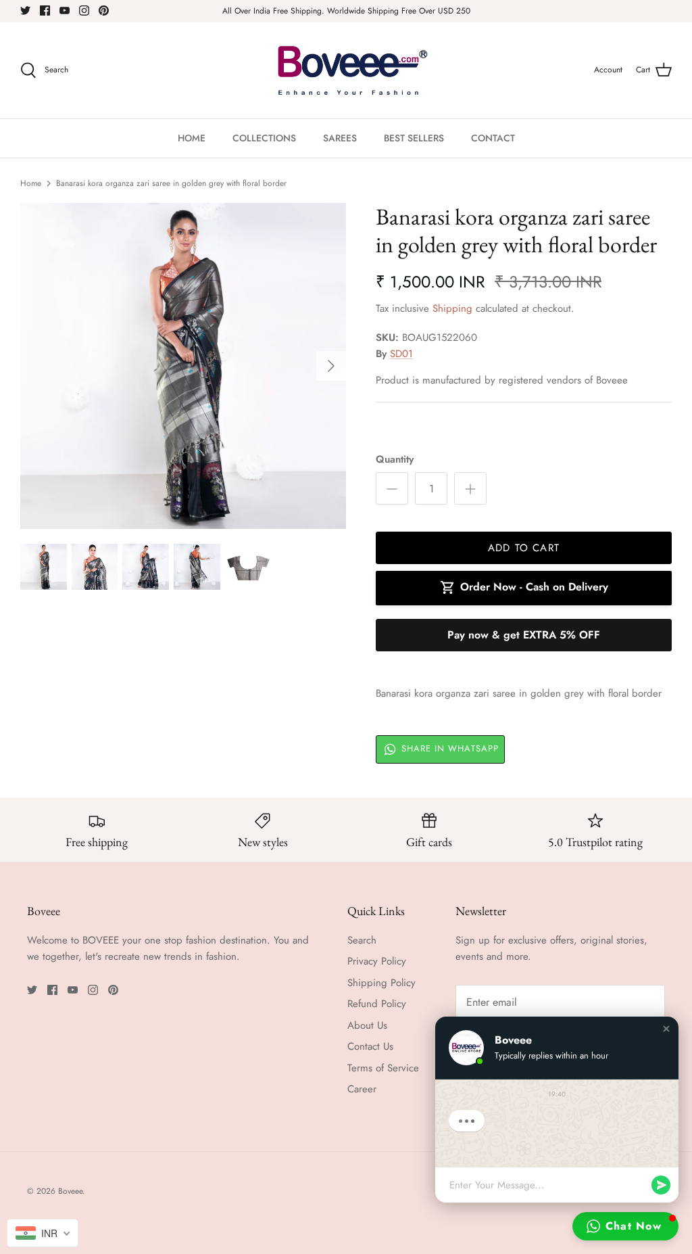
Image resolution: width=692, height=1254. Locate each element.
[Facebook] (45, 10)
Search (361, 940)
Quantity (395, 459)
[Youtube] (64, 10)
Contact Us (370, 1046)
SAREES (340, 138)
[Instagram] (84, 10)
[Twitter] (25, 10)
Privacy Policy (376, 961)
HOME (191, 138)
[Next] (331, 366)
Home (30, 183)
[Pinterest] (104, 10)
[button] (666, 1029)
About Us (367, 1025)
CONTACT (493, 138)
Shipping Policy (381, 982)
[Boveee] (346, 70)
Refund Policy (376, 1003)
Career (361, 1089)
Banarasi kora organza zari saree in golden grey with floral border (171, 183)
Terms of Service (383, 1068)
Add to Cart (524, 547)
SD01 (401, 353)
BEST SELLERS (414, 138)
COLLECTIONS (264, 138)
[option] (183, 366)
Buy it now (524, 635)
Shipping (452, 308)
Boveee (70, 1191)
